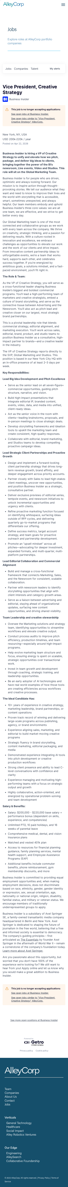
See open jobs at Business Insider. (30, 114)
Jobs (7, 1104)
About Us (11, 1096)
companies (21, 68)
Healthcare (13, 1127)
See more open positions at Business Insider (34, 1020)
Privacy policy (26, 1050)
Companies (12, 1093)
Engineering (14, 1153)
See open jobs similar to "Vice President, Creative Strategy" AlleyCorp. (33, 120)
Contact (10, 1100)
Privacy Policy (44, 1178)
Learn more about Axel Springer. (23, 950)
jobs (8, 68)
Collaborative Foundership (23, 1161)
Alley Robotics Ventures (21, 1134)
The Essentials (29, 939)
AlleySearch (13, 1157)
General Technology (19, 1123)
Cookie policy (42, 1050)
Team (8, 1089)
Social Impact (15, 1131)
